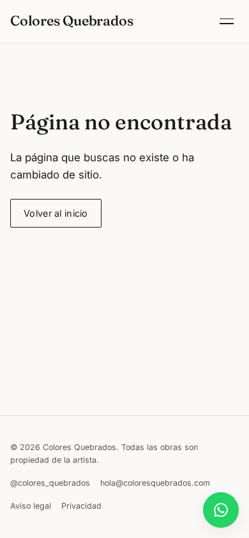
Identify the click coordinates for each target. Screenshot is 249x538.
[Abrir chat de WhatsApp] (221, 510)
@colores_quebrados (50, 483)
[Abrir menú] (227, 21)
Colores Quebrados (71, 20)
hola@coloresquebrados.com (155, 483)
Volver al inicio (56, 213)
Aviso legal (30, 506)
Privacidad (81, 506)
